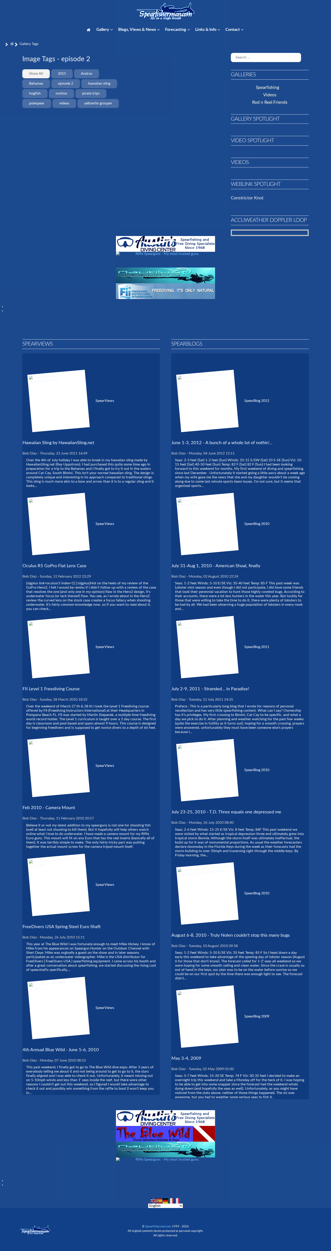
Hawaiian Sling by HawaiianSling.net (58, 443)
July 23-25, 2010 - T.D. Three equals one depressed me (226, 812)
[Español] (160, 1200)
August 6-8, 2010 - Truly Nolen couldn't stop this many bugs (230, 935)
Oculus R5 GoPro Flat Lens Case (54, 566)
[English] (154, 1200)
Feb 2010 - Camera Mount (49, 808)
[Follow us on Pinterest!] (288, 1226)
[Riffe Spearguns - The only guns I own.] (165, 259)
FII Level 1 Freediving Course (51, 689)
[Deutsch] (165, 1200)
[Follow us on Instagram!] (251, 1226)
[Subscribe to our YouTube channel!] (270, 1226)
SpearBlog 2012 (256, 401)
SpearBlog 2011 (256, 647)
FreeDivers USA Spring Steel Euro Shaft (62, 927)
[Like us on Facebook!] (260, 1226)
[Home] (89, 30)
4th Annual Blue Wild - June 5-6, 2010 (61, 1050)
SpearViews (104, 401)
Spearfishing (267, 88)
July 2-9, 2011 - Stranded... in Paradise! (210, 689)
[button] (306, 87)
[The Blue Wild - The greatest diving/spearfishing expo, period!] (165, 1133)
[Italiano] (171, 1200)
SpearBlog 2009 (256, 1016)
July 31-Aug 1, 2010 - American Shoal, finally (215, 566)
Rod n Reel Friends (269, 102)
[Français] (177, 1200)
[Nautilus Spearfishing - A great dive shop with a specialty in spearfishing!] (165, 275)
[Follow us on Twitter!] (280, 1226)
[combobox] (266, 57)
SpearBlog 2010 (256, 524)
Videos (269, 95)
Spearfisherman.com (158, 1226)
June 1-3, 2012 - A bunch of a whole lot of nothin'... (221, 443)
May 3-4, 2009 (186, 1058)
